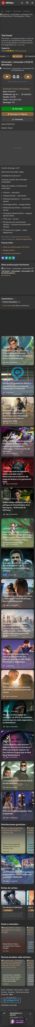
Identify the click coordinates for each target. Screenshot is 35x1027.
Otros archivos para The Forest (15, 265)
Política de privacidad (22, 992)
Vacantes (4, 992)
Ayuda (3, 990)
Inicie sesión (7, 305)
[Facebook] (2, 257)
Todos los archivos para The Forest (16, 247)
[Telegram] (13, 257)
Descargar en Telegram (18, 114)
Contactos (11, 992)
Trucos (15, 89)
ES (12, 994)
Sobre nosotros (18, 990)
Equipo (26, 990)
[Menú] (32, 3)
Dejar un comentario (11, 362)
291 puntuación (21, 51)
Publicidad (9, 990)
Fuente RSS (4, 994)
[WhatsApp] (9, 257)
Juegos (8, 11)
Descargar (19, 109)
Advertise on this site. (9, 1005)
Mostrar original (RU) (24, 239)
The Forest (17, 11)
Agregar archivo (9, 250)
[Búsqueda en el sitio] (22, 3)
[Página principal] (7, 3)
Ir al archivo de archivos (12, 253)
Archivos (26, 11)
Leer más (21, 45)
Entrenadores (24, 89)
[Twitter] (6, 257)
